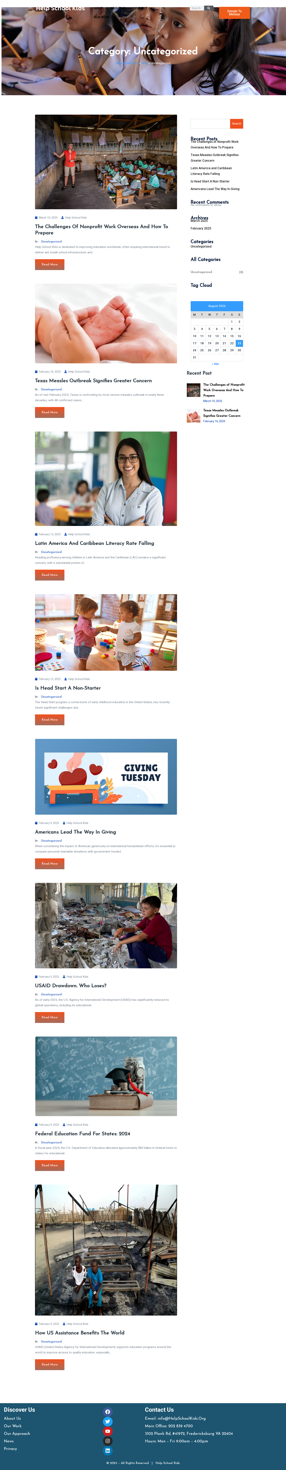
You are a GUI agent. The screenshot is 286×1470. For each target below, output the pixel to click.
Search (236, 123)
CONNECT (140, 8)
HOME (98, 8)
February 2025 (201, 228)
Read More (50, 264)
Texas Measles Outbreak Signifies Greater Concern (93, 381)
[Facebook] (108, 1412)
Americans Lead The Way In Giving (75, 832)
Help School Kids (76, 218)
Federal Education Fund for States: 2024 (82, 1134)
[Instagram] (108, 1441)
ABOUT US (118, 8)
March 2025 (199, 221)
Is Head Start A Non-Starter (68, 688)
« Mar (215, 364)
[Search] (208, 8)
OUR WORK (102, 17)
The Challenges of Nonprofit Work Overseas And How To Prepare (224, 390)
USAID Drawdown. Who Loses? (70, 986)
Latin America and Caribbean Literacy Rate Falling (94, 543)
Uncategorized (51, 241)
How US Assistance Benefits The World (80, 1333)
